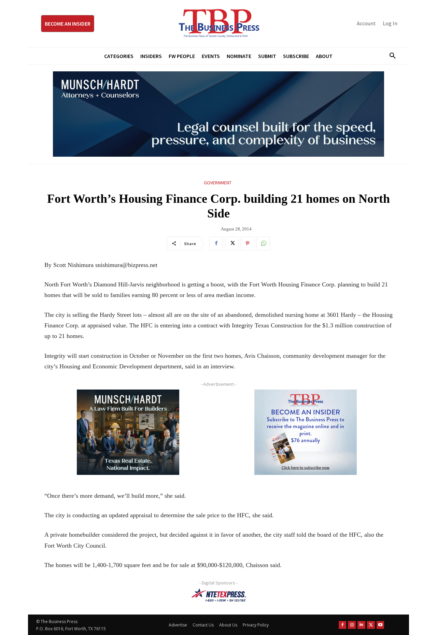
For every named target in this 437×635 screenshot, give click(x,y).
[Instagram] (352, 625)
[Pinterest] (247, 243)
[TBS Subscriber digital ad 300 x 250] (305, 432)
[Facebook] (216, 243)
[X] (232, 243)
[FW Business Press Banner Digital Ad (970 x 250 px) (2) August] (218, 114)
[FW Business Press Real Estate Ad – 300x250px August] (128, 432)
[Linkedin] (361, 625)
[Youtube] (380, 625)
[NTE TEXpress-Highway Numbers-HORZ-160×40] (218, 595)
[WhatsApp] (263, 243)
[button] (390, 56)
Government (217, 183)
